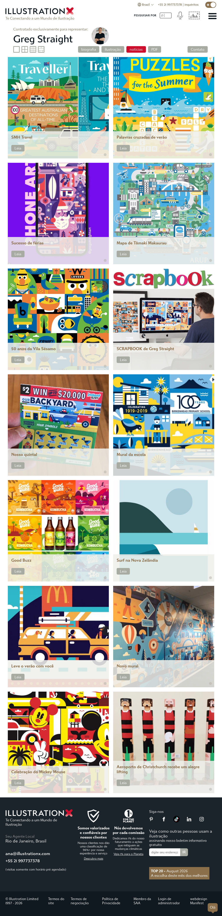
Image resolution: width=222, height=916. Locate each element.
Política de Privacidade (111, 901)
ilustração (113, 49)
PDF (154, 49)
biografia (88, 49)
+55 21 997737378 (170, 5)
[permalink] (105, 154)
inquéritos (191, 5)
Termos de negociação (80, 901)
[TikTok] (176, 821)
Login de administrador (169, 901)
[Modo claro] (211, 5)
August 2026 (169, 871)
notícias (136, 49)
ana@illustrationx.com (27, 853)
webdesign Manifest (198, 901)
